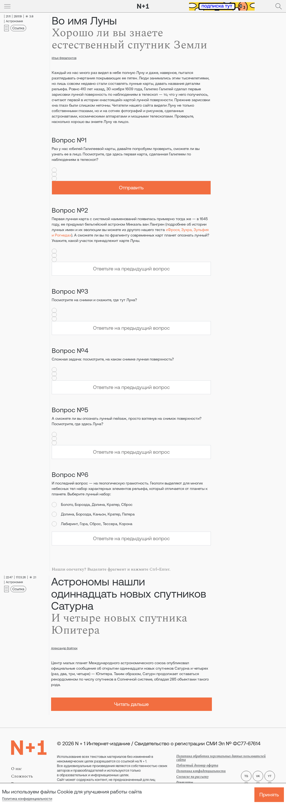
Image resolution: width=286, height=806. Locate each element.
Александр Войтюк (64, 648)
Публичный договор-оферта (197, 765)
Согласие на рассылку (192, 776)
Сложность (22, 776)
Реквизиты (184, 782)
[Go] (7, 6)
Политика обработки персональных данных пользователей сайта (221, 758)
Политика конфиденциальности (27, 799)
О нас (16, 769)
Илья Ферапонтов (64, 58)
